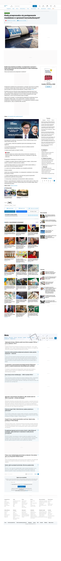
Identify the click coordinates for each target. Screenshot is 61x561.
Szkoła (14, 512)
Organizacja (6, 511)
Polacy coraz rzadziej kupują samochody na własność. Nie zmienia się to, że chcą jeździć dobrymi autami (48, 143)
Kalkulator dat (32, 511)
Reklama (45, 522)
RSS (37, 522)
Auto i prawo (13, 11)
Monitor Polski (24, 512)
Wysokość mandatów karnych (46, 170)
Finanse (5, 512)
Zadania (5, 513)
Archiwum (49, 512)
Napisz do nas (22, 208)
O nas (5, 522)
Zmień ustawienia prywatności (21, 522)
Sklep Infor (23, 506)
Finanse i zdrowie (32, 506)
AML (40, 506)
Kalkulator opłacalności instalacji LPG (48, 152)
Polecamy (42, 269)
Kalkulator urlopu (44, 155)
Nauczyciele (14, 513)
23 (54, 180)
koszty (32, 89)
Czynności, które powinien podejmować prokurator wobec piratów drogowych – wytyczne (47, 125)
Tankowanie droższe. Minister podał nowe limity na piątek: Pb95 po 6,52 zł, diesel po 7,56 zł (48, 122)
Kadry (13, 8)
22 (52, 180)
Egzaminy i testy (15, 514)
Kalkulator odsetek (33, 514)
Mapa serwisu (51, 522)
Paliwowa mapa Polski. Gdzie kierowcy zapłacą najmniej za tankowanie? (47, 135)
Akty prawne (24, 510)
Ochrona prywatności (11, 522)
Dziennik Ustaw (24, 511)
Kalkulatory (45, 149)
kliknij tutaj (26, 490)
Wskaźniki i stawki (42, 510)
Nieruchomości (43, 8)
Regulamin (30, 522)
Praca (22, 505)
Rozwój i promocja (7, 514)
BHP (13, 505)
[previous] (26, 474)
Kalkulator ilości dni (45, 156)
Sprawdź (48, 86)
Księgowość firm (7, 499)
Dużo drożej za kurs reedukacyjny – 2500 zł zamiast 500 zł (48, 130)
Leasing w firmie (32, 505)
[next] (38, 474)
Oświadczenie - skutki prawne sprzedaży (48, 163)
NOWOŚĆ (48, 82)
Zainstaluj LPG (6, 338)
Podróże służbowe (41, 514)
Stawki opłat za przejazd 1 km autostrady (48, 169)
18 (44, 180)
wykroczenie (7, 205)
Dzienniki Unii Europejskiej (25, 514)
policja (11, 205)
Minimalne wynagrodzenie (43, 512)
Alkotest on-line (12, 338)
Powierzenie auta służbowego (46, 162)
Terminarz (45, 178)
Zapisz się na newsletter (34, 208)
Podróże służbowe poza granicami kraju (48, 173)
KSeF (53, 8)
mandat (14, 205)
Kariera (34, 522)
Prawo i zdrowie (24, 507)
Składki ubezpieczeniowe (42, 513)
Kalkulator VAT (32, 513)
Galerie (33, 337)
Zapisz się (21, 486)
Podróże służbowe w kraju (46, 172)
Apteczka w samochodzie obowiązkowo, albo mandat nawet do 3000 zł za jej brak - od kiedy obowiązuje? (48, 132)
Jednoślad (29, 337)
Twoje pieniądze (33, 8)
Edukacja (49, 8)
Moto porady (11, 337)
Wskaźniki (45, 166)
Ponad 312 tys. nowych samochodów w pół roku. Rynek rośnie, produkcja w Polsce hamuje (48, 138)
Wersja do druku (10, 208)
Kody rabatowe (50, 513)
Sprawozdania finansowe (42, 505)
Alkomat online (44, 151)
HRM (14, 506)
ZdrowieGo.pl (50, 511)
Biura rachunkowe (42, 499)
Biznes (17, 8)
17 (42, 180)
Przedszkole (15, 511)
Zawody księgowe (6, 505)
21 (50, 180)
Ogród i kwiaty (50, 505)
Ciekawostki (23, 11)
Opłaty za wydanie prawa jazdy (46, 168)
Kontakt (41, 522)
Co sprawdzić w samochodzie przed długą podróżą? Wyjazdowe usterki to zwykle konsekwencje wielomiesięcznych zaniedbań (48, 127)
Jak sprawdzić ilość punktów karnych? (15, 116)
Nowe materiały (43, 212)
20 (48, 180)
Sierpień (50, 178)
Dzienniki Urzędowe (24, 513)
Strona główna (6, 11)
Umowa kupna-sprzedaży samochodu (47, 159)
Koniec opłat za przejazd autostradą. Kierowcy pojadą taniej (47, 145)
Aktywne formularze (47, 158)
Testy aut (15, 337)
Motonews (6, 337)
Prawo (28, 8)
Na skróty (49, 510)
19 (46, 180)
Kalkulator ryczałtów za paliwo (46, 153)
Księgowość (9, 8)
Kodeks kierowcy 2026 (48, 84)
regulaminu (21, 484)
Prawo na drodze (18, 11)
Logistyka (24, 337)
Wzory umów (50, 514)
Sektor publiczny (22, 8)
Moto (38, 8)
